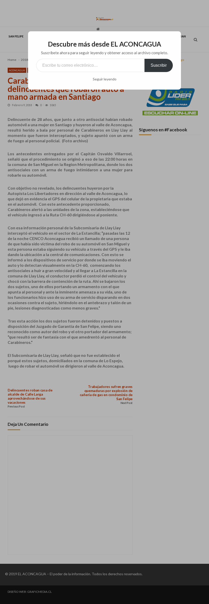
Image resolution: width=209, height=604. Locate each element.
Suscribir (159, 65)
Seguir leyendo (104, 79)
